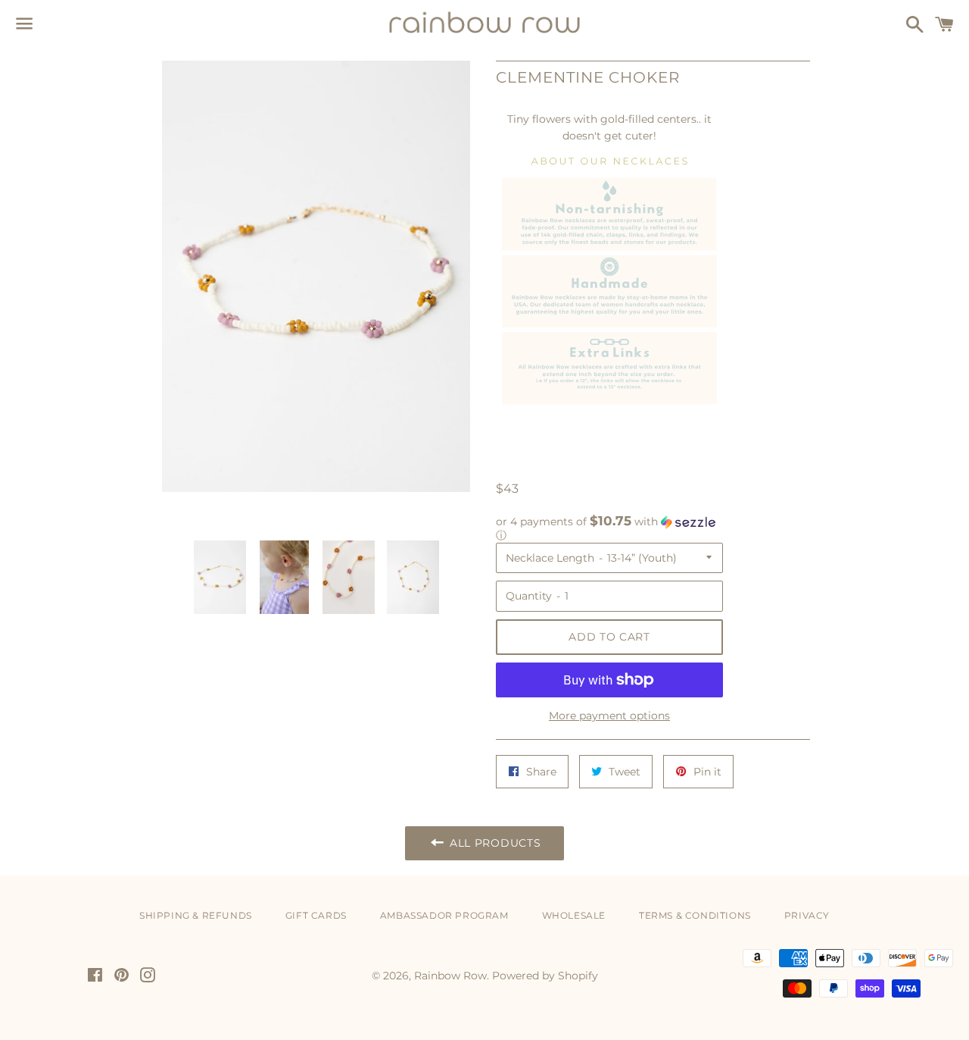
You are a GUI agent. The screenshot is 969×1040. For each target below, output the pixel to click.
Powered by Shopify (545, 975)
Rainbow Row (450, 975)
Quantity (529, 596)
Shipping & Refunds (195, 915)
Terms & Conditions (695, 915)
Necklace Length (550, 558)
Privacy (807, 915)
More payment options (609, 715)
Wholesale (574, 915)
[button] (609, 528)
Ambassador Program (444, 915)
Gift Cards (316, 915)
